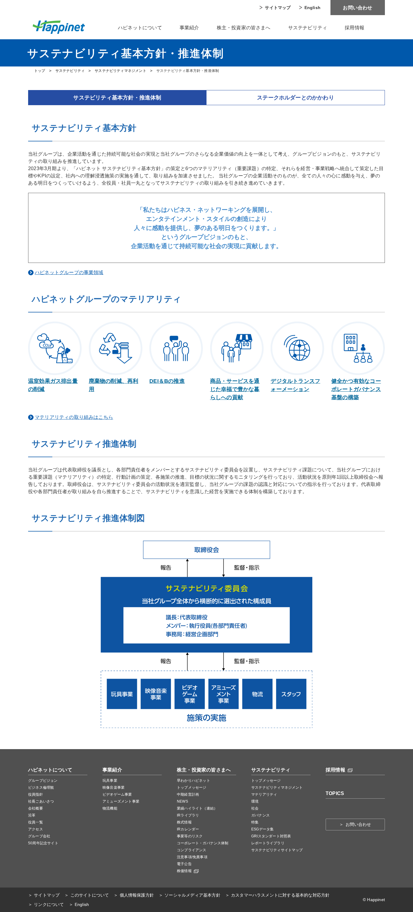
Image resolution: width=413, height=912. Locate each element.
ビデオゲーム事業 (117, 794)
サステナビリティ (307, 27)
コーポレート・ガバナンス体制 (203, 843)
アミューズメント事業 (120, 801)
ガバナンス (260, 815)
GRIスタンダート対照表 (271, 836)
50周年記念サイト (43, 843)
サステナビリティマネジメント (120, 71)
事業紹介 (189, 27)
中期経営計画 (188, 794)
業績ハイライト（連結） (197, 808)
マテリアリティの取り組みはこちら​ (74, 417)
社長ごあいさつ (41, 801)
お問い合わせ (357, 7)
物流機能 (109, 808)
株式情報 (184, 822)
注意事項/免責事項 (192, 857)
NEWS (182, 801)
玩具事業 (109, 780)
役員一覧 (35, 822)
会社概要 (35, 808)
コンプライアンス (192, 850)
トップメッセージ (192, 787)
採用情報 (354, 27)
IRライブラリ (188, 815)
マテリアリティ (264, 794)
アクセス (35, 829)
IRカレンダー (188, 829)
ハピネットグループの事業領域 (69, 272)
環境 (255, 801)
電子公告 (184, 864)
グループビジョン (43, 780)
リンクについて (49, 904)
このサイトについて (89, 895)
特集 (255, 822)
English (312, 7)
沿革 (31, 815)
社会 (255, 808)
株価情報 (185, 871)
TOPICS (335, 793)
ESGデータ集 (262, 829)
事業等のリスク (190, 836)
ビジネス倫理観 (41, 787)
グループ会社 (39, 836)
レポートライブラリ (268, 843)
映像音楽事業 (113, 787)
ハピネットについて (140, 27)
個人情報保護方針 (137, 895)
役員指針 (35, 794)
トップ (39, 71)
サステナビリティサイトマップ (277, 850)
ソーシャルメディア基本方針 (192, 895)
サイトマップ (278, 7)
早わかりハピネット (193, 780)
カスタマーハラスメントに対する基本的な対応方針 (280, 895)
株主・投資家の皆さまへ (244, 27)
